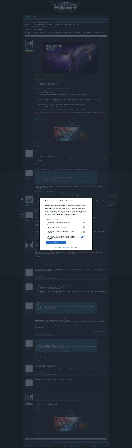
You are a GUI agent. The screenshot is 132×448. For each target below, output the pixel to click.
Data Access (66, 247)
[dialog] (66, 224)
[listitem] (66, 219)
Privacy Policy (74, 247)
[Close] (89, 201)
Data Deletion (58, 247)
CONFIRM (56, 242)
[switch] (83, 222)
